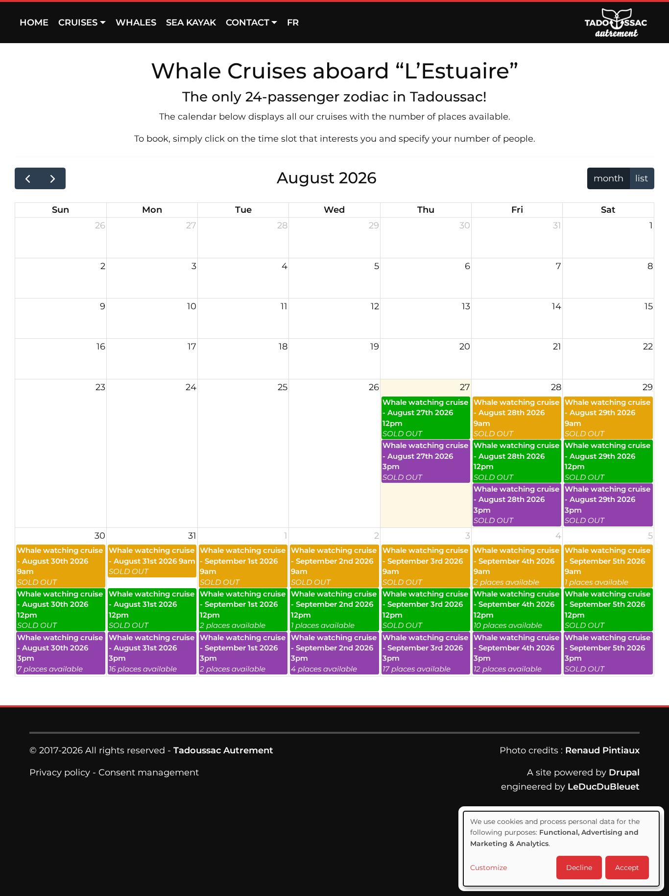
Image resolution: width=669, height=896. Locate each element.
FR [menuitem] (293, 22)
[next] (52, 178)
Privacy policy (59, 772)
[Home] (619, 22)
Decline (579, 867)
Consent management (148, 772)
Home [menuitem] (34, 22)
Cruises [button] (77, 22)
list (641, 178)
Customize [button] (488, 867)
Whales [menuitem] (136, 22)
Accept (627, 867)
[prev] (27, 178)
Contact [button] (247, 22)
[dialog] (561, 848)
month (608, 178)
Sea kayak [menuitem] (191, 22)
